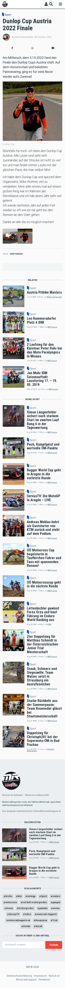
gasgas (56, 902)
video (28, 914)
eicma (56, 908)
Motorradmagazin (26, 979)
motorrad (17, 254)
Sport (8, 14)
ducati (39, 926)
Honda (26, 926)
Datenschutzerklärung (19, 975)
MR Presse (52, 327)
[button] (12, 48)
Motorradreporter (54, 297)
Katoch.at (54, 975)
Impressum (40, 975)
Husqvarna (41, 920)
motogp (31, 896)
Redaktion (44, 979)
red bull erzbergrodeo (34, 902)
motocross (11, 902)
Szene (9, 908)
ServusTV (14, 914)
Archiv (8, 896)
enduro (56, 896)
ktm (20, 896)
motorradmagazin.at (19, 920)
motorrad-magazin (46, 914)
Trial (54, 920)
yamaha (43, 908)
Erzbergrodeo (26, 908)
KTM (49, 624)
